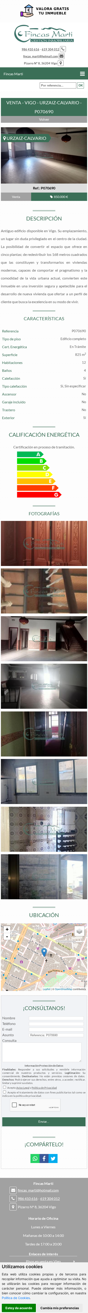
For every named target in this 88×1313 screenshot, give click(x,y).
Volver (44, 119)
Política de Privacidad (44, 1087)
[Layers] (79, 931)
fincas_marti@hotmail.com (40, 56)
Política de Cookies (16, 1298)
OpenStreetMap (63, 989)
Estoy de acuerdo (18, 1308)
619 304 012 (50, 49)
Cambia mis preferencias (59, 1308)
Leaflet (46, 989)
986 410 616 (30, 49)
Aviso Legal (22, 1087)
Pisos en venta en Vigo (43, 1261)
